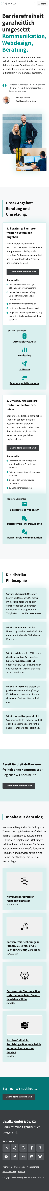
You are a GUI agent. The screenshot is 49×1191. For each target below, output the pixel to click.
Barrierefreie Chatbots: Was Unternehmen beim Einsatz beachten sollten (23, 995)
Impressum (7, 1166)
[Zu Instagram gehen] (23, 1156)
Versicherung (33, 1166)
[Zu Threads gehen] (40, 1148)
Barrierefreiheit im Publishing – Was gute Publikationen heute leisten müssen (24, 1046)
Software (24, 369)
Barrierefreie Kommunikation (24, 537)
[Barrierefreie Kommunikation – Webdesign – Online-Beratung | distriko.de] (8, 3)
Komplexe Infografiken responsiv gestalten (20, 899)
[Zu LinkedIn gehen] (6, 1148)
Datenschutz (19, 1166)
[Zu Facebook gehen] (31, 1148)
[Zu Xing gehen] (14, 1148)
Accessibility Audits (24, 342)
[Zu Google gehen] (23, 1148)
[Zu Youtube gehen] (6, 1156)
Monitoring (24, 355)
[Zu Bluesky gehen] (40, 1156)
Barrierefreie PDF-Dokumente (24, 524)
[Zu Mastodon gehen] (31, 1156)
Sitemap (21, 1171)
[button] (34, 3)
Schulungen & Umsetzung (24, 383)
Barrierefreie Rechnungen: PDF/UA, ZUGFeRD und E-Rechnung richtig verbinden (24, 946)
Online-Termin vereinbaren (23, 271)
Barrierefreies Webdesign (24, 510)
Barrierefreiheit (9, 1171)
